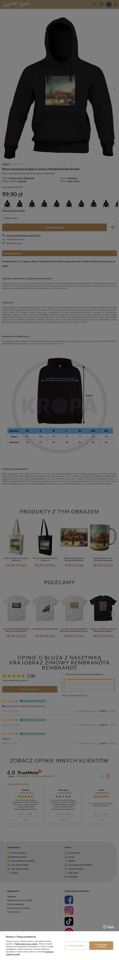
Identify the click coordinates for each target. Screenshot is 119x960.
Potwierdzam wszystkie (101, 945)
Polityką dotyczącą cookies (26, 944)
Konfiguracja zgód (75, 945)
